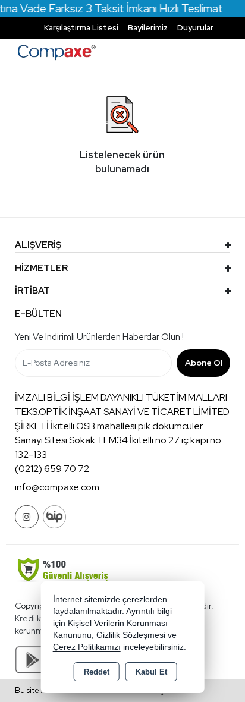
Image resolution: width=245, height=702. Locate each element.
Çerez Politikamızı (87, 647)
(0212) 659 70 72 (52, 468)
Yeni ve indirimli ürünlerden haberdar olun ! (99, 337)
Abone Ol (203, 362)
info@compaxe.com (57, 487)
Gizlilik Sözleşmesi (130, 635)
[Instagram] (27, 516)
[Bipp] (54, 516)
